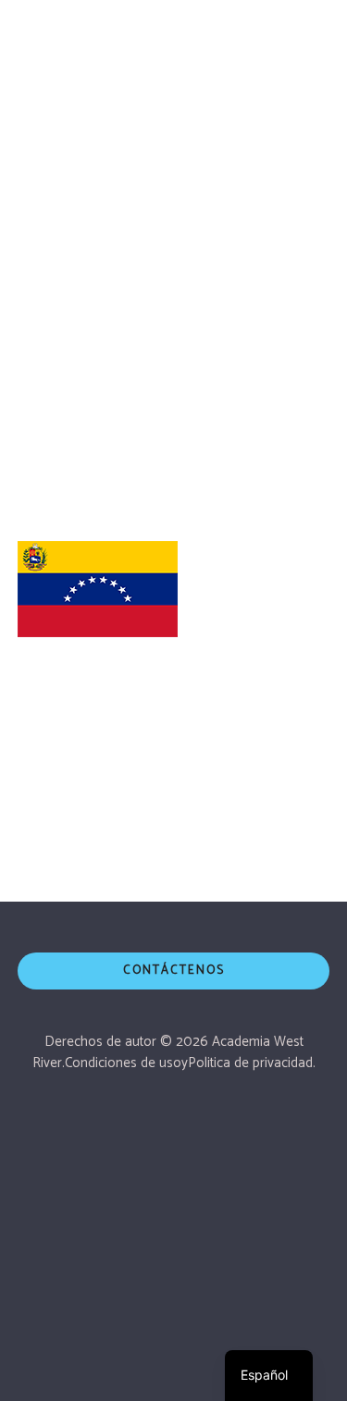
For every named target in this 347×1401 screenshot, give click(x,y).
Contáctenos (174, 970)
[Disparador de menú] (310, 32)
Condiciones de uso (123, 1063)
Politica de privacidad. (252, 1063)
